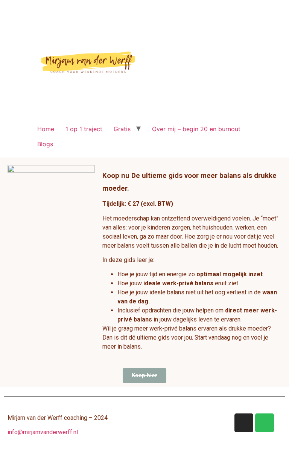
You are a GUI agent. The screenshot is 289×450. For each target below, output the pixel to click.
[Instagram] (243, 422)
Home (45, 129)
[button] (144, 375)
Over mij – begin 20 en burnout (196, 129)
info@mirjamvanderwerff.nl (43, 432)
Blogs (45, 144)
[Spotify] (264, 422)
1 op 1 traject (83, 129)
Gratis (122, 129)
